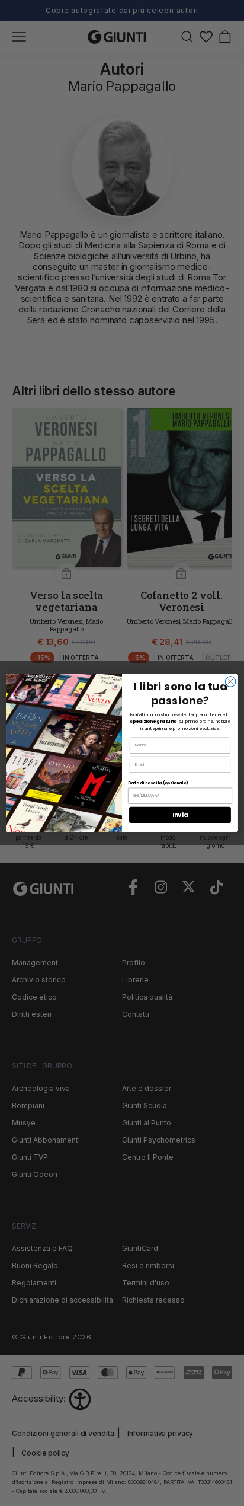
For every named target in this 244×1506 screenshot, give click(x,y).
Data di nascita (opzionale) (158, 783)
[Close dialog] (230, 682)
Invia (180, 815)
